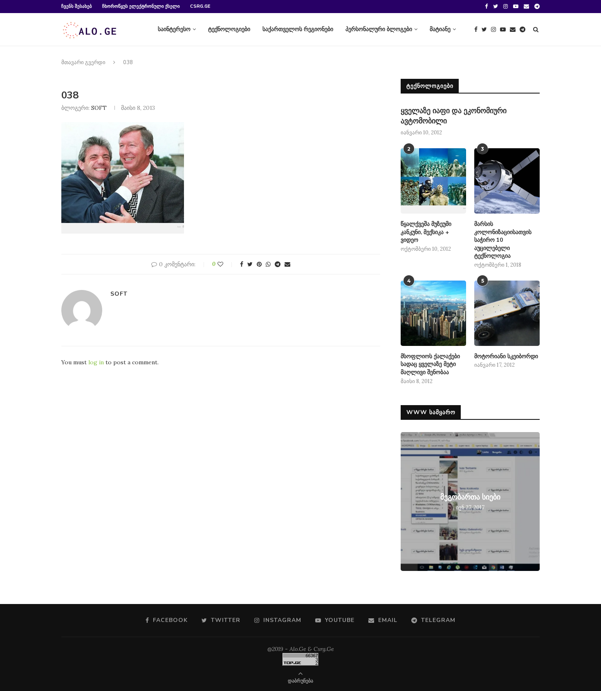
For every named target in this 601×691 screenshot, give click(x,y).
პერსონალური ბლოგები (378, 29)
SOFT (99, 107)
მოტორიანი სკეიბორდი (506, 356)
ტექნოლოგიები (229, 29)
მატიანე (440, 29)
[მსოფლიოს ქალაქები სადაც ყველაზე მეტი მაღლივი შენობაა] (433, 313)
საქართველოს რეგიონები (297, 29)
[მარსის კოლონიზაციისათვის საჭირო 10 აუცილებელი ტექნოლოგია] (507, 181)
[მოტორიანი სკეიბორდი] (507, 313)
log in (96, 362)
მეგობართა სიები (470, 497)
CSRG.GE (200, 6)
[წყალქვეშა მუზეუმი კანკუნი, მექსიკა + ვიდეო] (433, 181)
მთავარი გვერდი (83, 62)
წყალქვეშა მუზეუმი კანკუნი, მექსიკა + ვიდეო (426, 232)
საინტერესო (174, 29)
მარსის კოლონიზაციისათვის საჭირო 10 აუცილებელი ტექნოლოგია (502, 240)
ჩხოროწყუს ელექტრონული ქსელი (141, 6)
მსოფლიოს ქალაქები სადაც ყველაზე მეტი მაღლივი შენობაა (430, 364)
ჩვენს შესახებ (76, 6)
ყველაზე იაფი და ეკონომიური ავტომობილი (454, 116)
